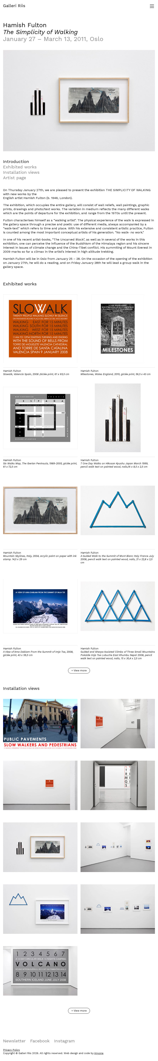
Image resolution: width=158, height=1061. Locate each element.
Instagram (64, 1040)
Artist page (14, 177)
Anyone (98, 1053)
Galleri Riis (14, 5)
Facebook (40, 1040)
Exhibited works (20, 167)
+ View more (79, 670)
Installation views (21, 172)
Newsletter (14, 1040)
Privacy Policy (11, 1049)
